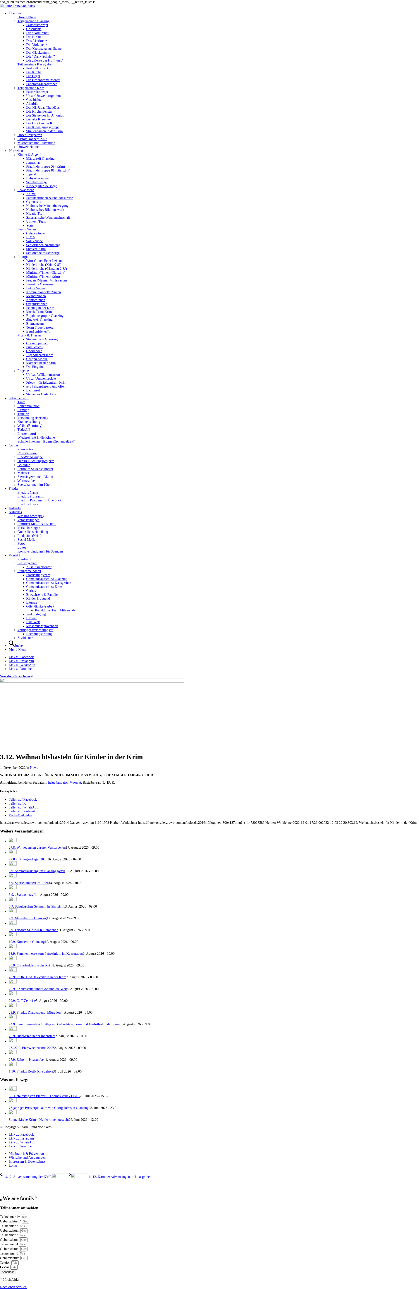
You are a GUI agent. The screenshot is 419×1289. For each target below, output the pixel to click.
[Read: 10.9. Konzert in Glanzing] (13, 935)
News (34, 767)
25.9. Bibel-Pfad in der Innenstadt (32, 1036)
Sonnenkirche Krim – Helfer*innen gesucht (39, 1119)
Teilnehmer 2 (9, 1226)
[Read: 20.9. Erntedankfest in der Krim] (13, 959)
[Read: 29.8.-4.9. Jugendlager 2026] (13, 853)
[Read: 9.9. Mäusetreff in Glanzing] (13, 911)
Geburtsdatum (10, 1230)
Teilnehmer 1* (10, 1217)
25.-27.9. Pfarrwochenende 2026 (31, 1048)
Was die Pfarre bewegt (16, 676)
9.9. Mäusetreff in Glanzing (28, 918)
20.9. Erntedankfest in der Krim (30, 965)
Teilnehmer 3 (9, 1235)
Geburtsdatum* (11, 1221)
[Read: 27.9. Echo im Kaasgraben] (13, 1053)
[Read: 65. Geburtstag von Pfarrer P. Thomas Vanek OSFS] (13, 1089)
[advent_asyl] (92, 681)
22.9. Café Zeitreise (22, 1000)
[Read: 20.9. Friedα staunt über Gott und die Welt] (13, 982)
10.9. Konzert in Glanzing (27, 942)
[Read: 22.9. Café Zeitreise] (13, 994)
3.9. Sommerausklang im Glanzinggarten (37, 871)
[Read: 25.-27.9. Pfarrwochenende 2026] (13, 1041)
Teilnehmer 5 (9, 1253)
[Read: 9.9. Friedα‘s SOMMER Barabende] (13, 923)
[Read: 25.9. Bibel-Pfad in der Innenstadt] (13, 1029)
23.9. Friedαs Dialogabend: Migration (35, 1012)
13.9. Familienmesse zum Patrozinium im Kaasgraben (46, 953)
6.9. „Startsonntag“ (22, 894)
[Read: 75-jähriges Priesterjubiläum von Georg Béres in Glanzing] (13, 1101)
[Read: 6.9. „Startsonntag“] (13, 888)
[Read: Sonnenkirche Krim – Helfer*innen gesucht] (13, 1113)
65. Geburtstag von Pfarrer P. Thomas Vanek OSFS (44, 1096)
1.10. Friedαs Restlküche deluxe (31, 1071)
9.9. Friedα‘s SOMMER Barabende (33, 930)
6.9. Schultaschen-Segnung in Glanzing (36, 906)
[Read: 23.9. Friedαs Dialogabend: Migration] (13, 1006)
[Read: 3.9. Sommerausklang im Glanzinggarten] (13, 864)
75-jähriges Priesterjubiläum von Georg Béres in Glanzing (49, 1108)
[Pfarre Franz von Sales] (17, 6)
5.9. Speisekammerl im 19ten (29, 883)
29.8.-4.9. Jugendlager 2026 (28, 859)
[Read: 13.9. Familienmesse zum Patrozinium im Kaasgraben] (13, 947)
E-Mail (5, 1267)
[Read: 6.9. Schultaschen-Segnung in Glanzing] (13, 900)
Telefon (5, 1262)
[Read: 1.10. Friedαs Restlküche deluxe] (13, 1065)
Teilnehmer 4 (9, 1244)
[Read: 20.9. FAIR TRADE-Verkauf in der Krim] (13, 970)
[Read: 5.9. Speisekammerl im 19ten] (13, 876)
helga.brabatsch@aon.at (64, 782)
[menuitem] (214, 80)
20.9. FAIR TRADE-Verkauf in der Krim (37, 977)
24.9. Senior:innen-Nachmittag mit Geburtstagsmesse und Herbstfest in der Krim (64, 1024)
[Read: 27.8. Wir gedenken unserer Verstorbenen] (13, 841)
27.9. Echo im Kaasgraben (27, 1059)
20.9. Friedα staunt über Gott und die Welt (38, 989)
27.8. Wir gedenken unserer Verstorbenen (37, 847)
